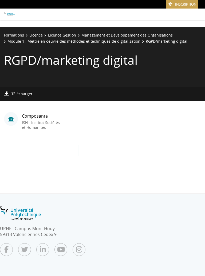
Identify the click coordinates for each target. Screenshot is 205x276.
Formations (14, 35)
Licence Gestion (62, 35)
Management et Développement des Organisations (127, 35)
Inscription (185, 4)
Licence (36, 35)
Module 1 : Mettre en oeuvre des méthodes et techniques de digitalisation (73, 41)
